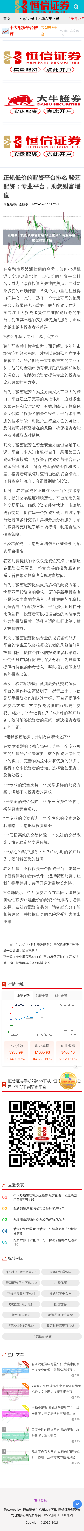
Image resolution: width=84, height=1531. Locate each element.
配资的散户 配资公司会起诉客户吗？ (39, 1208)
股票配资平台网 (60, 1293)
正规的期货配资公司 (21, 1293)
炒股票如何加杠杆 (21, 1304)
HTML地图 (65, 1515)
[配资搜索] (76, 6)
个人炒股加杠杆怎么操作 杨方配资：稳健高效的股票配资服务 (45, 1197)
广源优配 (60, 1282)
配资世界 (60, 1304)
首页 (7, 18)
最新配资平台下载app (21, 1282)
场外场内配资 (21, 1315)
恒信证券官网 (69, 31)
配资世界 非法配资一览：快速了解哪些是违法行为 (45, 1242)
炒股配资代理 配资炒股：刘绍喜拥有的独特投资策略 (45, 1231)
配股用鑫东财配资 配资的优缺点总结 (39, 1219)
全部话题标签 (42, 1336)
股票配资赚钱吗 (60, 1272)
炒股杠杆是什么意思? (21, 1272)
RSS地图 (50, 1515)
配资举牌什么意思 (60, 1315)
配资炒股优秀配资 (21, 1325)
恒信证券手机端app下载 (39, 18)
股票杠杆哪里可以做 (60, 1325)
